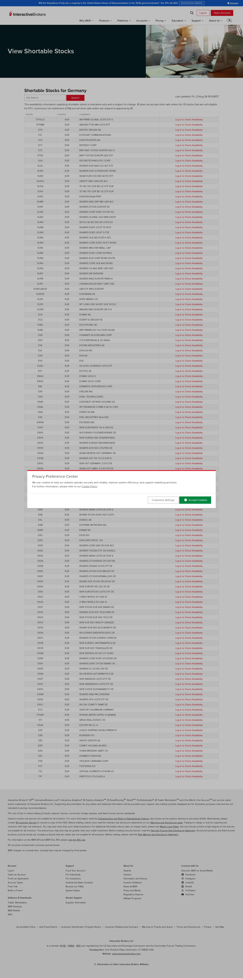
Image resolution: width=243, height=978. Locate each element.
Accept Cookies (197, 500)
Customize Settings (163, 500)
